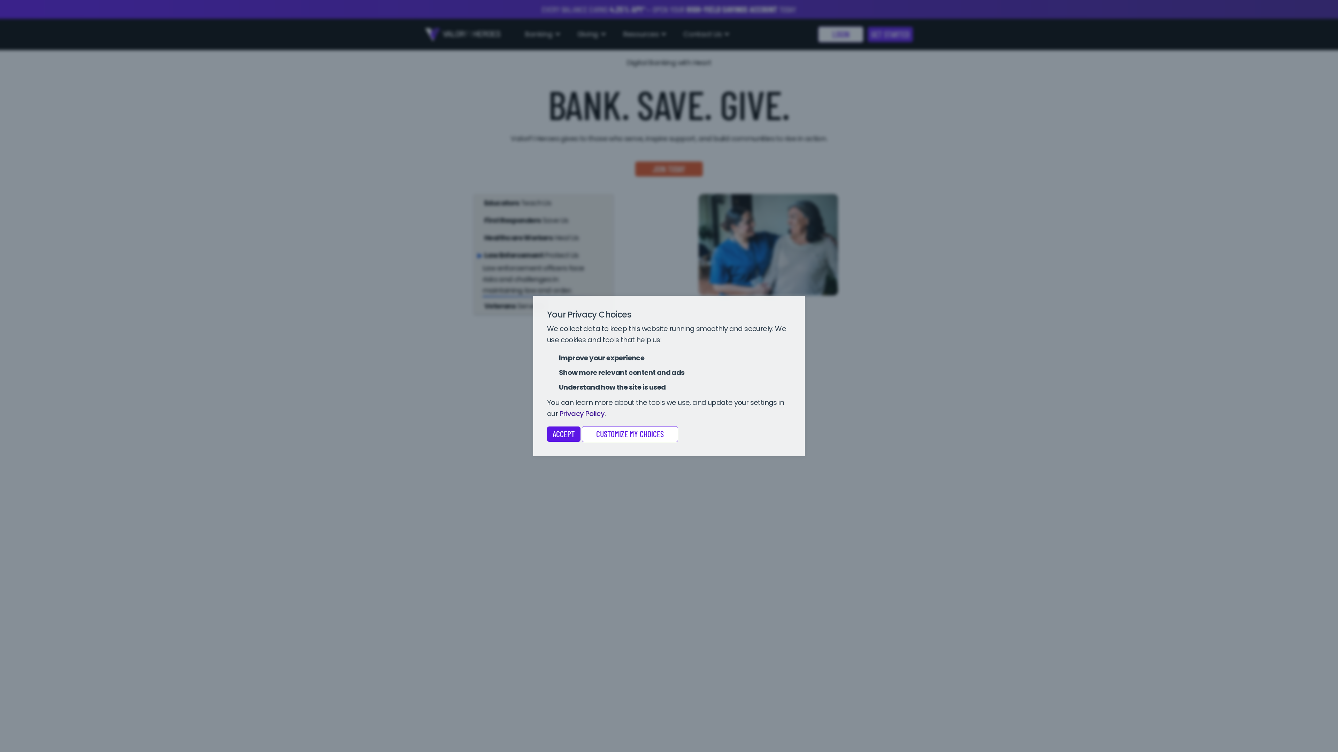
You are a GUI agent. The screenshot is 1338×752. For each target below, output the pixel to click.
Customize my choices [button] (630, 434)
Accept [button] (564, 434)
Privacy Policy (582, 413)
